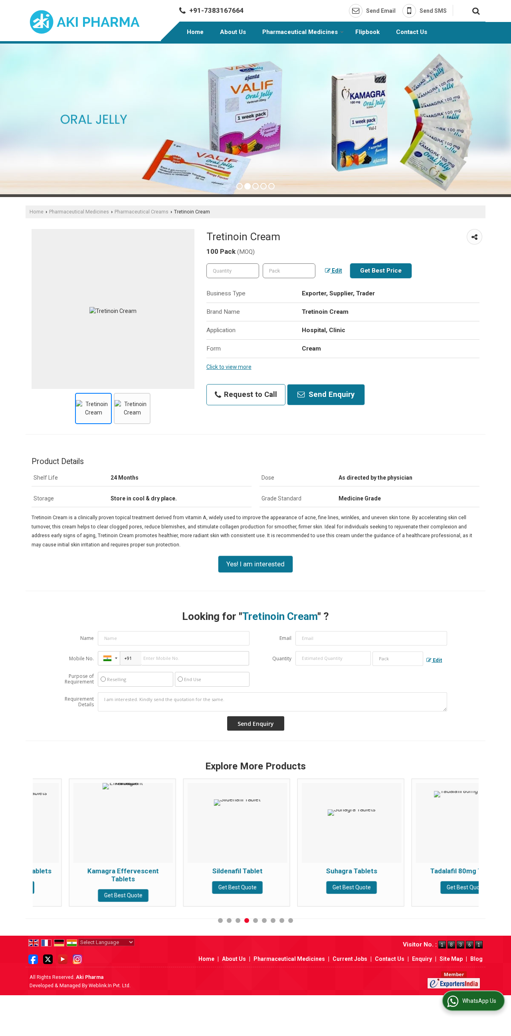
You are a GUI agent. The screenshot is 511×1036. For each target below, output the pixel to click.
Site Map (451, 959)
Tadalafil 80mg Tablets (429, 871)
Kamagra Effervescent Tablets (87, 875)
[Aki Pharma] (85, 22)
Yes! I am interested (255, 564)
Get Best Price (381, 270)
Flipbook (367, 32)
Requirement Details (79, 701)
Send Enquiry (331, 394)
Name (87, 638)
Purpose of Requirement (79, 679)
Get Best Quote (87, 895)
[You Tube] (62, 958)
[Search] (475, 10)
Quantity (281, 658)
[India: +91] (109, 658)
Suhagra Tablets (315, 871)
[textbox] (289, 270)
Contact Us (411, 32)
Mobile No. (81, 658)
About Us (233, 32)
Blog (476, 959)
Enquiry (422, 959)
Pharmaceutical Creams (141, 212)
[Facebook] (33, 958)
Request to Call (249, 394)
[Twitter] (48, 958)
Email (285, 638)
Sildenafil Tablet (201, 871)
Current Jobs (350, 959)
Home (195, 32)
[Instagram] (77, 958)
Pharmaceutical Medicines (300, 32)
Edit (336, 270)
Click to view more (229, 367)
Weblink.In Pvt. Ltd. (110, 985)
